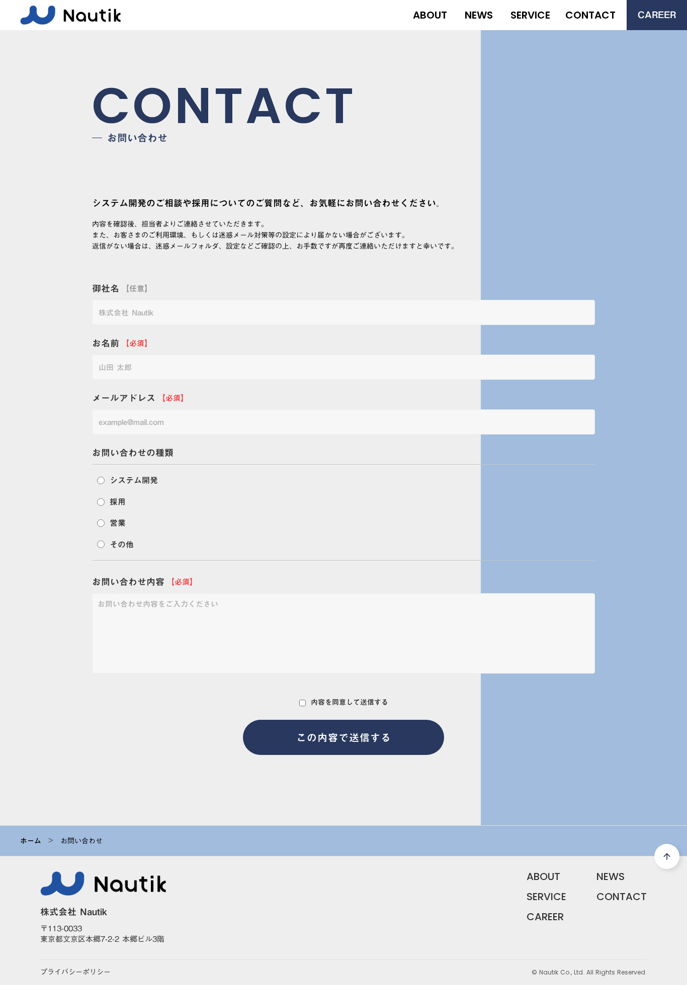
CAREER (545, 917)
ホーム (30, 840)
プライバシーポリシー (75, 972)
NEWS (610, 876)
